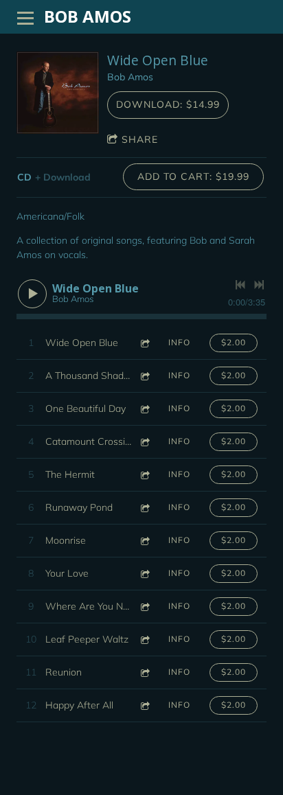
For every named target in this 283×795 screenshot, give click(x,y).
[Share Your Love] (144, 573)
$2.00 (233, 342)
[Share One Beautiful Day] (144, 408)
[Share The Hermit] (144, 474)
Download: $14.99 (168, 104)
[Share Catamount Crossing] (144, 441)
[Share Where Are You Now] (144, 606)
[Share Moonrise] (144, 540)
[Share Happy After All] (144, 705)
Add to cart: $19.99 (193, 176)
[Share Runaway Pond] (144, 507)
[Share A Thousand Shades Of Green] (144, 375)
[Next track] (259, 285)
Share (140, 139)
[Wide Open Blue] (57, 92)
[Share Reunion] (144, 672)
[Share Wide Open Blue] (144, 343)
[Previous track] (240, 285)
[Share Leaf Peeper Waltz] (144, 639)
